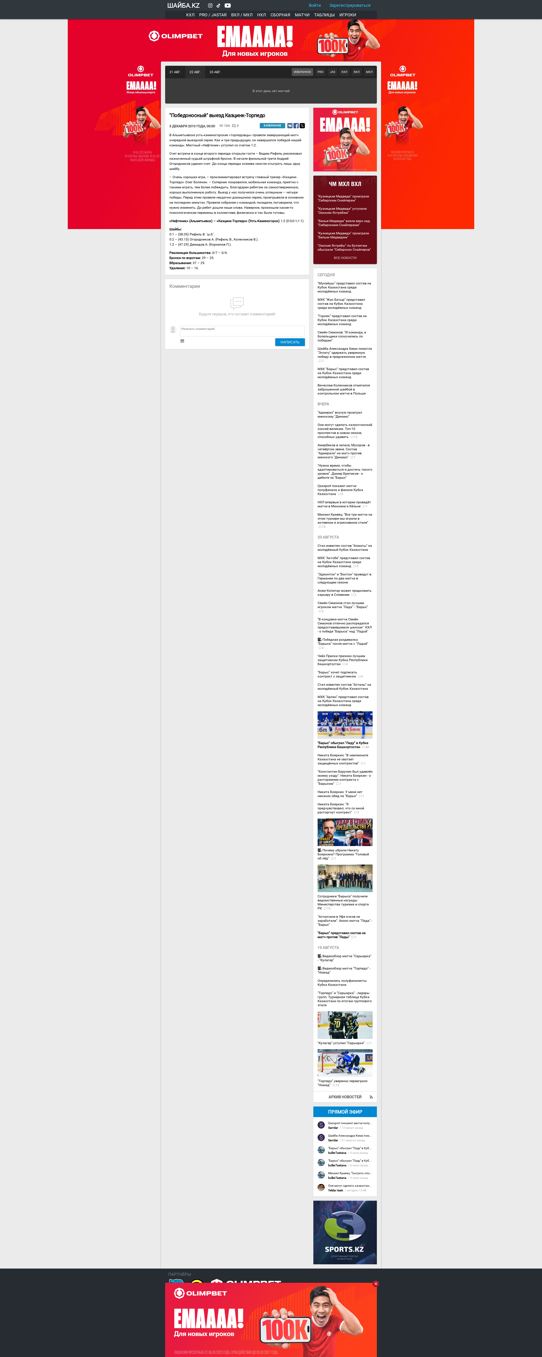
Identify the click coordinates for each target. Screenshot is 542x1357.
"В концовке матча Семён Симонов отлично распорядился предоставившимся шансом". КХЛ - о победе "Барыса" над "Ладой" (345, 625)
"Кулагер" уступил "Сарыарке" (341, 1043)
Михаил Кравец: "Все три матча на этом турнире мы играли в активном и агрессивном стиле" (345, 518)
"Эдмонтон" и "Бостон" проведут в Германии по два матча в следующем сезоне (344, 578)
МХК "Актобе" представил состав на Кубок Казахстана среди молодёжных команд (344, 562)
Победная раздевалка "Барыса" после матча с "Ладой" (343, 642)
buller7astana (337, 1153)
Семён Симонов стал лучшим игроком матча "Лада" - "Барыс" (343, 605)
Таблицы (324, 14)
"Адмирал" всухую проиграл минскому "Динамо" (340, 414)
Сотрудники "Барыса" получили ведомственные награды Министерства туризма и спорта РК (343, 902)
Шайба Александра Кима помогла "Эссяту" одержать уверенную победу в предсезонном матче (345, 353)
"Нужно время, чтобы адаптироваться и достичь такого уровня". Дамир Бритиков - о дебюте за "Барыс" (345, 471)
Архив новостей (345, 1097)
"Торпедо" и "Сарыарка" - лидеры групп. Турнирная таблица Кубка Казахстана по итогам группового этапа (345, 999)
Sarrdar (333, 1128)
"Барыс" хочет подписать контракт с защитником (337, 674)
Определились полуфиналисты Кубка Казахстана (342, 983)
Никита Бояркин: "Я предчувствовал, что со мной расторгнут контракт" (341, 808)
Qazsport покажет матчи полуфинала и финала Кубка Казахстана (340, 490)
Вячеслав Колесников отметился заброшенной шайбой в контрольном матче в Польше (344, 389)
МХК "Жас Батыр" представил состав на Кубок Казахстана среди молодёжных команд (341, 304)
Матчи (302, 14)
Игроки (347, 14)
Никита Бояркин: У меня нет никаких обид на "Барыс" (340, 794)
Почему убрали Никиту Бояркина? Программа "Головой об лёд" (343, 854)
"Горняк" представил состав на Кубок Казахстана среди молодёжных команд (342, 320)
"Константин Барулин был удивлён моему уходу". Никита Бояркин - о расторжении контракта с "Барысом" (345, 777)
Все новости (345, 258)
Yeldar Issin (335, 1190)
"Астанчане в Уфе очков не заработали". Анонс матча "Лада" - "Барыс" (345, 921)
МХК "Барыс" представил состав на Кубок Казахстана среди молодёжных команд (343, 373)
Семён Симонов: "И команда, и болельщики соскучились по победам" (342, 336)
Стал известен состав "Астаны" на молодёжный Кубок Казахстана (344, 687)
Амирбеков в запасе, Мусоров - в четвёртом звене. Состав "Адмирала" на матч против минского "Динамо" (344, 451)
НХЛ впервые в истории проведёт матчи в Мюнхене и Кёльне (344, 504)
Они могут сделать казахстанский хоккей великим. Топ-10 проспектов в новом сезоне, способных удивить (345, 431)
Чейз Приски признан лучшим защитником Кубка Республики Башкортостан (343, 660)
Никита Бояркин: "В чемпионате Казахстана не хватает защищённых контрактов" (343, 759)
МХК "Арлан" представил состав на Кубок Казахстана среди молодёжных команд (343, 701)
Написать (290, 342)
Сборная (280, 14)
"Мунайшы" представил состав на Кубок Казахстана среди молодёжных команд (344, 287)
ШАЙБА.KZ (183, 5)
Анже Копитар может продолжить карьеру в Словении (345, 593)
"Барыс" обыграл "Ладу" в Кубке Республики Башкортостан (369, 1148)
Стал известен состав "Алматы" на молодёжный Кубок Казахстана (345, 548)
